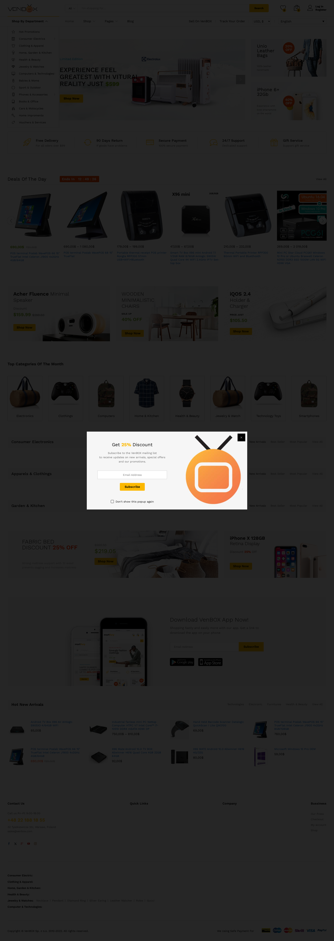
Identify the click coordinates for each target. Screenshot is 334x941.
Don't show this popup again (135, 501)
